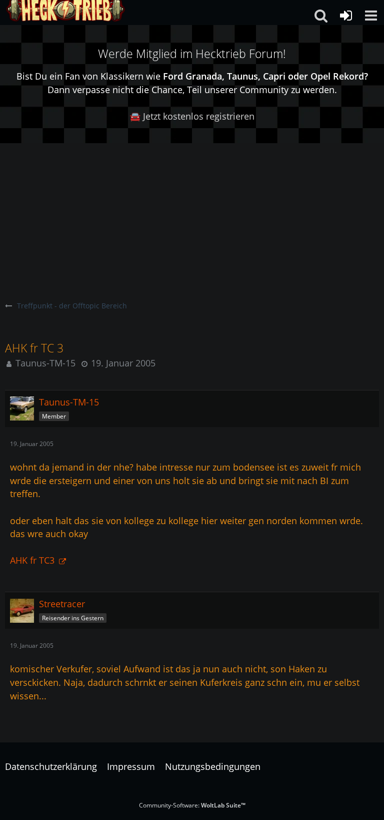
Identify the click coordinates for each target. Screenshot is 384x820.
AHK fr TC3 (33, 560)
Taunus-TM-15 (46, 363)
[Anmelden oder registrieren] (346, 16)
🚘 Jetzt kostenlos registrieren (192, 116)
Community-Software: (192, 805)
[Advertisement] (192, 218)
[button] (371, 16)
